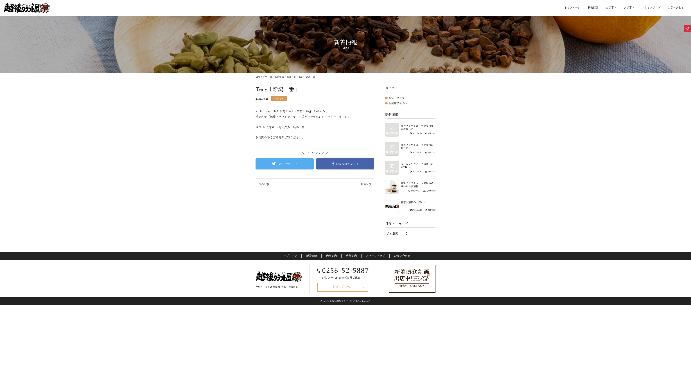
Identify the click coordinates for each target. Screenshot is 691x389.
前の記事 (262, 184)
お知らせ (279, 98)
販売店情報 (395, 103)
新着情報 (593, 7)
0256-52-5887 (345, 270)
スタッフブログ (651, 7)
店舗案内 (629, 7)
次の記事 (367, 184)
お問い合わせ (676, 7)
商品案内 (611, 7)
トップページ (572, 7)
